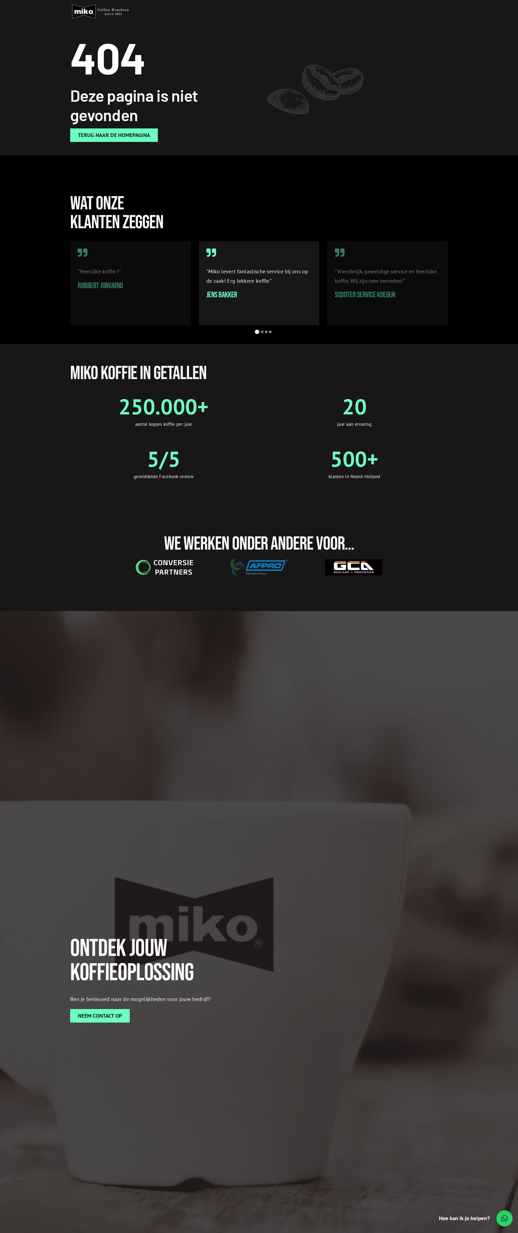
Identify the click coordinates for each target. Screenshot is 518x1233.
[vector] (100, 4)
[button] (257, 332)
